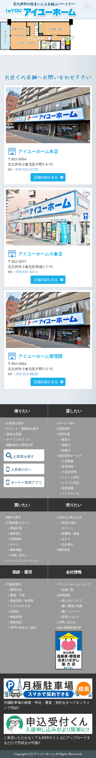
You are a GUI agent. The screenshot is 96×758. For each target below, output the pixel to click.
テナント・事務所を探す (22, 429)
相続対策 (16, 617)
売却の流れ (69, 523)
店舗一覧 (68, 590)
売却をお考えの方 (70, 517)
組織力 (66, 450)
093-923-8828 (27, 374)
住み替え (68, 544)
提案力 (66, 445)
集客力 (66, 439)
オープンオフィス (18, 439)
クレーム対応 (71, 477)
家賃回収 (68, 466)
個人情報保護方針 (70, 627)
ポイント (68, 528)
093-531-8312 (27, 271)
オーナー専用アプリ (26, 482)
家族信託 (16, 622)
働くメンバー (71, 611)
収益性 (14, 611)
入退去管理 (69, 472)
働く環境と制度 (72, 606)
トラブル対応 (71, 483)
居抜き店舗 (13, 434)
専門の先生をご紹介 (23, 627)
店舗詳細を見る (46, 177)
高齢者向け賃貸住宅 (19, 445)
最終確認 (16, 550)
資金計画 (16, 528)
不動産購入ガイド (18, 523)
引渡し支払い (19, 555)
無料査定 (64, 550)
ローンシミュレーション (22, 560)
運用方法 (16, 590)
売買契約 (16, 539)
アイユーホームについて (74, 584)
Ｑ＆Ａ (66, 539)
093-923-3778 (27, 169)
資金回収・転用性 (22, 600)
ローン (14, 544)
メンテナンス (71, 493)
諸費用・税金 (71, 533)
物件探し (16, 533)
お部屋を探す (15, 423)
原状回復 (68, 488)
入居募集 (68, 461)
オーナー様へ (67, 423)
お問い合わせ (67, 622)
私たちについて (72, 600)
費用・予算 (17, 595)
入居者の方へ (21, 469)
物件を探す (13, 517)
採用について (71, 617)
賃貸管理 (64, 429)
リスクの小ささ (20, 606)
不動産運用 (13, 584)
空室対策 (64, 434)
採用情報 (64, 595)
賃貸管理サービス (70, 456)
